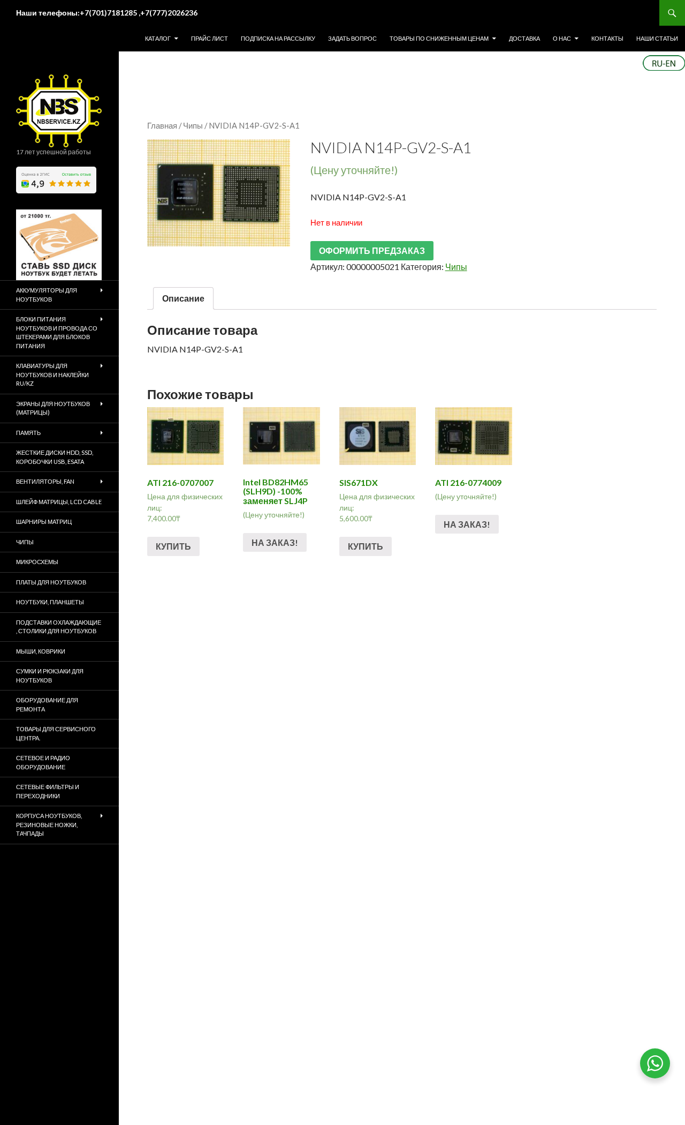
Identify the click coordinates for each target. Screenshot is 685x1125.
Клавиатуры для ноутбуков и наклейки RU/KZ (52, 374)
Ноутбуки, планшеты (50, 601)
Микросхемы (37, 561)
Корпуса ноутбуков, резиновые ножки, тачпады (49, 824)
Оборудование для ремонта (47, 704)
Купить (173, 546)
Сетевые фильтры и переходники (47, 791)
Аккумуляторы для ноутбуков (46, 295)
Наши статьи (657, 38)
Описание (183, 298)
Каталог (158, 38)
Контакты (607, 38)
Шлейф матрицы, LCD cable (59, 501)
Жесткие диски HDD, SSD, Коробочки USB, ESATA (54, 457)
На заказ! (275, 542)
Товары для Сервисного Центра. (56, 733)
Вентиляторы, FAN (45, 481)
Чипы (193, 125)
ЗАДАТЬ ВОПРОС (352, 38)
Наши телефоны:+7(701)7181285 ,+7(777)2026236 (106, 12)
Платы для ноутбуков (51, 582)
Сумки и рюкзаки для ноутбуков (49, 676)
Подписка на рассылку (278, 38)
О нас (562, 38)
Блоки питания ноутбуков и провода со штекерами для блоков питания (56, 332)
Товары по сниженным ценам (439, 38)
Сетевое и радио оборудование (43, 762)
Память (28, 432)
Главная (162, 125)
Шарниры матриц (44, 521)
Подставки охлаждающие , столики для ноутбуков (58, 627)
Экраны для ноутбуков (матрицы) (53, 408)
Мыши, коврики (40, 651)
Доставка (524, 38)
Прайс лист (209, 38)
